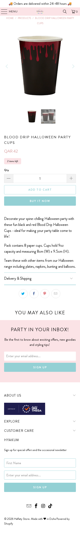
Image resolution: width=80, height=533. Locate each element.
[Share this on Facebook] (34, 293)
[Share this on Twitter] (23, 293)
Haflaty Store (22, 519)
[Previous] (7, 66)
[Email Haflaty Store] (29, 506)
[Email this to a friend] (55, 293)
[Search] (65, 11)
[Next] (73, 66)
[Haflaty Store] (40, 11)
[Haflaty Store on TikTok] (50, 506)
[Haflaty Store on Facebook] (36, 506)
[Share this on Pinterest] (44, 293)
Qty (6, 170)
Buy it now (40, 201)
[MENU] (2, 11)
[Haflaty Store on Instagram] (43, 506)
